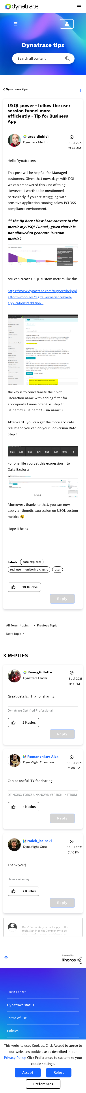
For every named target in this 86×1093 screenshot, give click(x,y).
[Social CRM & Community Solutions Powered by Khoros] (72, 959)
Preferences (43, 1084)
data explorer (31, 562)
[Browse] (17, 23)
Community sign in (67, 24)
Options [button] (80, 89)
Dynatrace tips (17, 89)
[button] (28, 1072)
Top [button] (6, 957)
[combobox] (43, 58)
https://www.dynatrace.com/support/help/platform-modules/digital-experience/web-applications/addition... (42, 297)
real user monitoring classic (29, 569)
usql (57, 569)
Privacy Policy (14, 1057)
